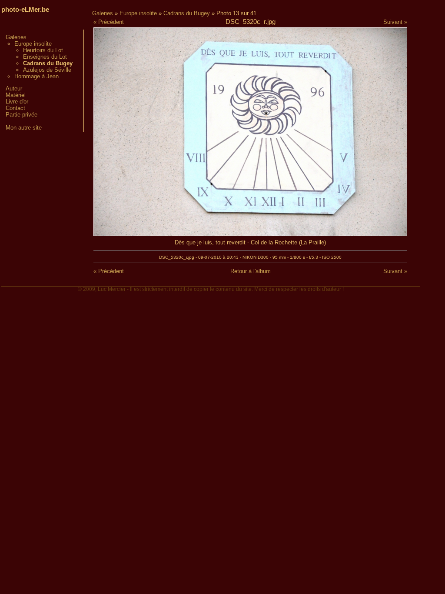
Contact (15, 108)
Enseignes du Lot (45, 56)
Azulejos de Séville (47, 70)
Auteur (14, 88)
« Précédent (108, 22)
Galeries (16, 37)
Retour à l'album (250, 271)
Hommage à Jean (36, 76)
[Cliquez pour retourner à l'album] (250, 234)
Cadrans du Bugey (186, 13)
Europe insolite (33, 43)
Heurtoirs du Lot (43, 50)
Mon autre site (24, 127)
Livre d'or (17, 101)
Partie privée (21, 114)
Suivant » (395, 22)
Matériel (16, 95)
